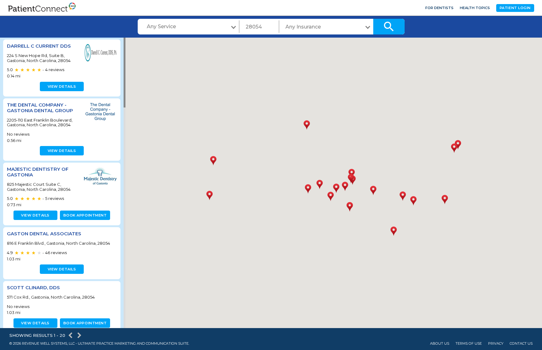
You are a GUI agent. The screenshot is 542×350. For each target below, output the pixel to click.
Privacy (495, 344)
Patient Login (515, 8)
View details (62, 86)
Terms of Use (468, 344)
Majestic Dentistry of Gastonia (37, 172)
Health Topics (475, 8)
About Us (439, 344)
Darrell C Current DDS (39, 46)
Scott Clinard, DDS (33, 287)
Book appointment (85, 215)
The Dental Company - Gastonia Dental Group (40, 107)
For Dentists (439, 8)
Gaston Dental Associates (44, 234)
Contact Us (521, 344)
